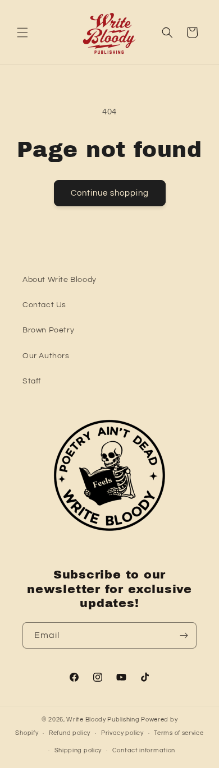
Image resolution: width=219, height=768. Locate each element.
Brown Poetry (48, 330)
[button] (22, 32)
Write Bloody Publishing (102, 719)
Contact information (143, 750)
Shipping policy (78, 750)
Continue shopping (110, 193)
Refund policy (69, 733)
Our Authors (46, 356)
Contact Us (44, 305)
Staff (31, 381)
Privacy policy (122, 733)
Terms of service (178, 733)
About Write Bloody (59, 280)
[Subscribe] (183, 635)
